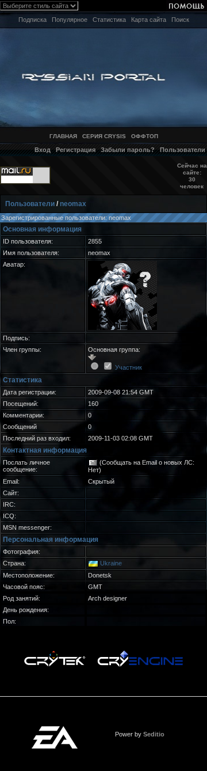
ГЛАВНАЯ (63, 136)
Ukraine (111, 563)
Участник (128, 367)
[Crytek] (54, 653)
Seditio (153, 734)
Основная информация (42, 229)
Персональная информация (50, 539)
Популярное (69, 19)
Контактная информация (45, 450)
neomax (73, 204)
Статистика (109, 19)
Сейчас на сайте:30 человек (192, 175)
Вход (42, 149)
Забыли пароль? (128, 149)
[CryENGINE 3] (140, 653)
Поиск (180, 19)
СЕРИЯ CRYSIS (104, 136)
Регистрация (75, 149)
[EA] (54, 729)
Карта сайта (148, 19)
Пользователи (182, 149)
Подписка (32, 19)
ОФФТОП (144, 136)
